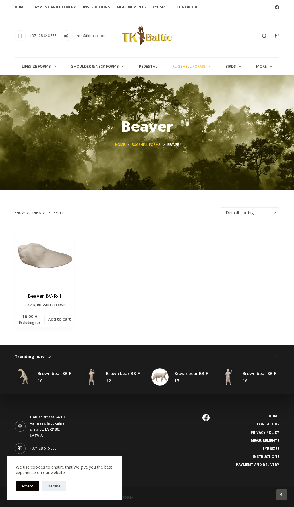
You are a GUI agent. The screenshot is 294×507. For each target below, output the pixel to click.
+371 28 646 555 (43, 35)
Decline (54, 486)
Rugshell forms (188, 66)
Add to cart (59, 319)
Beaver (29, 305)
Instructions (96, 7)
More (261, 66)
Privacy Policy (265, 432)
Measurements (131, 7)
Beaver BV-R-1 (44, 296)
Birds (230, 66)
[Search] (264, 36)
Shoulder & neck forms (95, 66)
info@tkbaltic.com (91, 35)
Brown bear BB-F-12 (123, 376)
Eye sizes (161, 7)
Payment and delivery (54, 7)
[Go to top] (281, 494)
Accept (27, 486)
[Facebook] (277, 7)
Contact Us (188, 7)
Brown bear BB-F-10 (55, 376)
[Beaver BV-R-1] (44, 255)
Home (20, 7)
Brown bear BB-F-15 (192, 376)
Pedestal (148, 66)
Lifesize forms (36, 66)
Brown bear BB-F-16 (260, 376)
